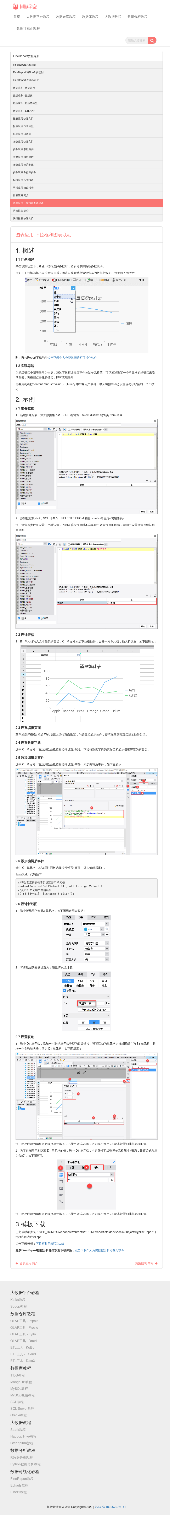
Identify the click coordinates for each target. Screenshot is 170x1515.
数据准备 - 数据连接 (24, 87)
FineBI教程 (18, 1491)
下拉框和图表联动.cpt (50, 1243)
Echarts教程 (19, 1485)
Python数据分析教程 (25, 1464)
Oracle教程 (18, 1415)
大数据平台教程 (38, 16)
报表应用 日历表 (22, 133)
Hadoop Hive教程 (23, 1436)
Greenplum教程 (21, 1442)
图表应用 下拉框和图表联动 (28, 203)
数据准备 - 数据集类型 (25, 103)
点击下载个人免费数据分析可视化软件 (72, 357)
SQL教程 (17, 1401)
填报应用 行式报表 (23, 179)
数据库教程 (90, 16)
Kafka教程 (18, 1299)
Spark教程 (18, 1429)
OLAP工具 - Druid (23, 1340)
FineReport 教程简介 (24, 64)
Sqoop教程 (18, 1306)
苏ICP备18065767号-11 (110, 1507)
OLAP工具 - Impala (24, 1320)
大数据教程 (113, 16)
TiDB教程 (17, 1375)
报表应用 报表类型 (23, 126)
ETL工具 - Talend (23, 1354)
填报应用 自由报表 (23, 187)
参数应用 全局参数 (23, 164)
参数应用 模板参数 (23, 156)
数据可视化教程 (28, 28)
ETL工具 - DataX (22, 1360)
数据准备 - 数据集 (23, 95)
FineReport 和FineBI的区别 (28, 72)
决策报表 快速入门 (23, 218)
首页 (16, 16)
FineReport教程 (22, 1478)
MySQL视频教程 (22, 1395)
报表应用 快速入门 (23, 118)
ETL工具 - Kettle (22, 1347)
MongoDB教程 (21, 1381)
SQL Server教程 (22, 1408)
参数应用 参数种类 (23, 149)
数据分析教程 (137, 16)
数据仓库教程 (66, 16)
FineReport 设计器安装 (26, 80)
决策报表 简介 (21, 210)
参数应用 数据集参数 (24, 172)
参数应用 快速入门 (23, 141)
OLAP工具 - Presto (24, 1327)
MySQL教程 (19, 1388)
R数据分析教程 (21, 1457)
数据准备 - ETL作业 (24, 110)
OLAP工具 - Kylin (23, 1334)
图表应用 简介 (21, 195)
